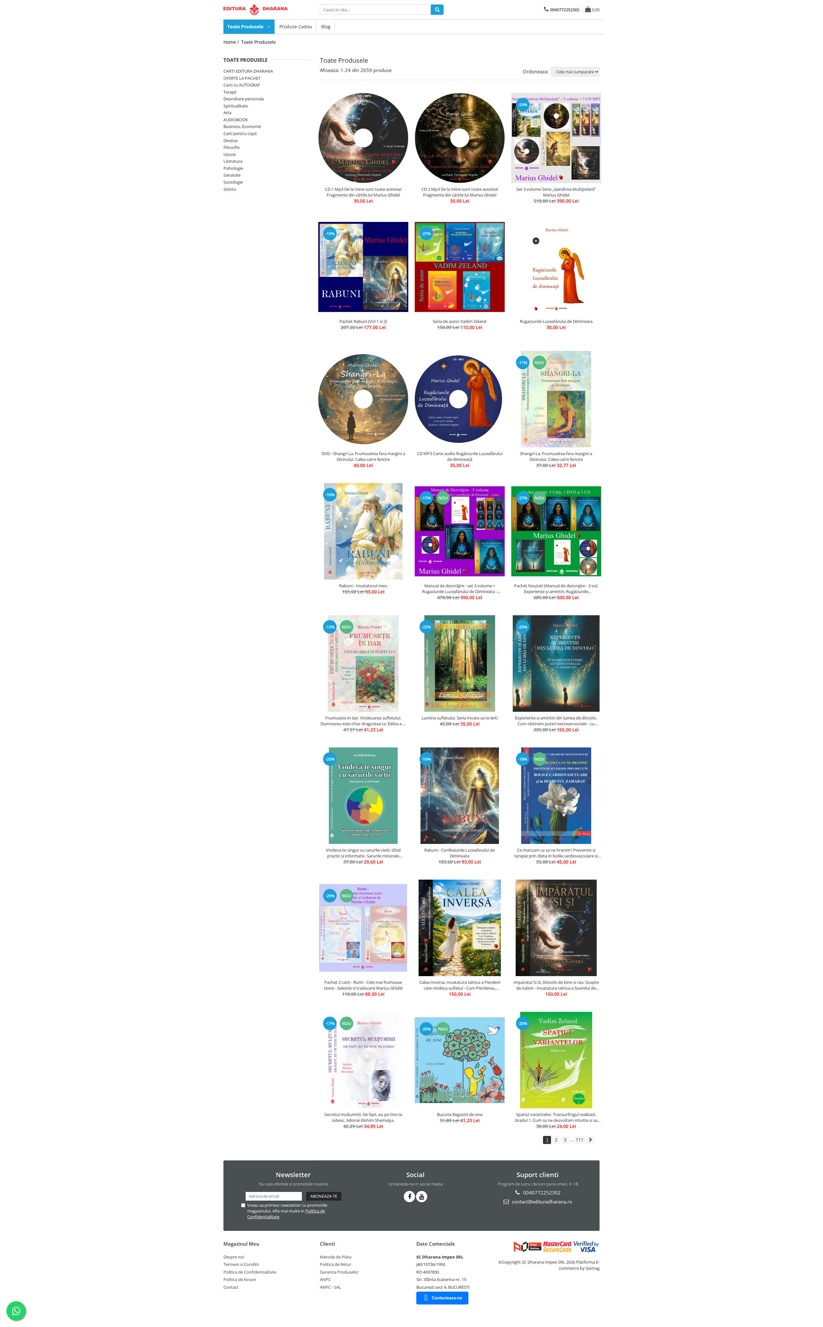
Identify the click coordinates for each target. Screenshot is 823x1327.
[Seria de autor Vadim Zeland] (460, 267)
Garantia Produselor (339, 1272)
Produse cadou (295, 26)
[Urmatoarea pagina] (590, 1140)
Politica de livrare (239, 1279)
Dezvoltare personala (243, 99)
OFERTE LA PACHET (241, 78)
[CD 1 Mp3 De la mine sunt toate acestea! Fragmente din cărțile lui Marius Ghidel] (363, 138)
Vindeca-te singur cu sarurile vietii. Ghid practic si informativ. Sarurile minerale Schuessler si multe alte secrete (363, 853)
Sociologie (233, 182)
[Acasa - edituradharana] (255, 9)
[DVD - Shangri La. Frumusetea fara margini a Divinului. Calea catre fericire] (363, 399)
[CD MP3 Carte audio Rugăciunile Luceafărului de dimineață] (460, 399)
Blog (325, 26)
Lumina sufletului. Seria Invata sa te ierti (459, 718)
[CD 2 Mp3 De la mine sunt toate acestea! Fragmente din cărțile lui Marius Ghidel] (460, 138)
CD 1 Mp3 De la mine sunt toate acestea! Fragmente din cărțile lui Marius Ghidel (363, 192)
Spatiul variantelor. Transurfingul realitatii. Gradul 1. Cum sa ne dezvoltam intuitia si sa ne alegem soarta (556, 1117)
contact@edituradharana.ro (541, 1201)
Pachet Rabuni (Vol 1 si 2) (363, 321)
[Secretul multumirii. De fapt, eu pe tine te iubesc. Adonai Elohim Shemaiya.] (363, 1060)
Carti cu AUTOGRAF (241, 85)
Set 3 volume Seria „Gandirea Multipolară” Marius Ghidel (556, 192)
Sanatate (231, 175)
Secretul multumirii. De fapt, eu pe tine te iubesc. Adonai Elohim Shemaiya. (363, 1117)
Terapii (229, 92)
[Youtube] (421, 1196)
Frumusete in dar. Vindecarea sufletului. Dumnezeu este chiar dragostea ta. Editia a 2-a (363, 721)
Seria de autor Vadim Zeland (459, 321)
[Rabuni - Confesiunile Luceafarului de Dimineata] (460, 795)
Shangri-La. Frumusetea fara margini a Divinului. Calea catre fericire (556, 456)
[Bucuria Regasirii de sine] (460, 1060)
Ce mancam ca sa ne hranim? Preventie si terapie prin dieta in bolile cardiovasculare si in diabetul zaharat (556, 853)
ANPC (325, 1279)
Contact (231, 1287)
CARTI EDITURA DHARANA (248, 71)
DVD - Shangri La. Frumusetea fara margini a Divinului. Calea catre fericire (363, 456)
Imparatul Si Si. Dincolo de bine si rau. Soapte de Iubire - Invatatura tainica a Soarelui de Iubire (556, 985)
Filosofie (231, 147)
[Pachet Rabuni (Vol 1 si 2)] (363, 267)
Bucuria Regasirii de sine (460, 1114)
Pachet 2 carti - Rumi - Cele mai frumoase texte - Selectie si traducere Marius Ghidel (363, 985)
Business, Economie (242, 126)
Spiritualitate (235, 106)
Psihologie (233, 168)
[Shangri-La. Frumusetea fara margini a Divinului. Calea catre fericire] (556, 399)
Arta (227, 112)
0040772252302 (541, 1192)
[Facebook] (409, 1196)
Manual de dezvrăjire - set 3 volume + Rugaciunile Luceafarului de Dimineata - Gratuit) (459, 588)
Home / (231, 42)
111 (579, 1140)
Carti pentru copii (240, 133)
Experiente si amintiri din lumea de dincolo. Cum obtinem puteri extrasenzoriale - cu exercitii (556, 721)
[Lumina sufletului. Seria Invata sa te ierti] (460, 663)
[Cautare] (437, 10)
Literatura (232, 161)
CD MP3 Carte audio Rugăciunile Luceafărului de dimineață (459, 456)
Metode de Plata (335, 1257)
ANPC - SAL (330, 1287)
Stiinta (229, 189)
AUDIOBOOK (235, 120)
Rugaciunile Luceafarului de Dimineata (556, 321)
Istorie (229, 154)
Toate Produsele (246, 26)
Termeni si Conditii (241, 1264)
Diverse (230, 140)
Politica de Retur (335, 1264)
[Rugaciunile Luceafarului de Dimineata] (556, 267)
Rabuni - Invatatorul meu (363, 586)
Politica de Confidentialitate (249, 1272)
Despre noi (233, 1257)
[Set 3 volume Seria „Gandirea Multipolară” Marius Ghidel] (556, 138)
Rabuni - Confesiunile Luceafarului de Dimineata (459, 853)
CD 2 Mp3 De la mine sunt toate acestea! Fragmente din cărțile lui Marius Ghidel (459, 192)
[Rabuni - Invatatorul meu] (363, 531)
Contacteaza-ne (447, 1297)
